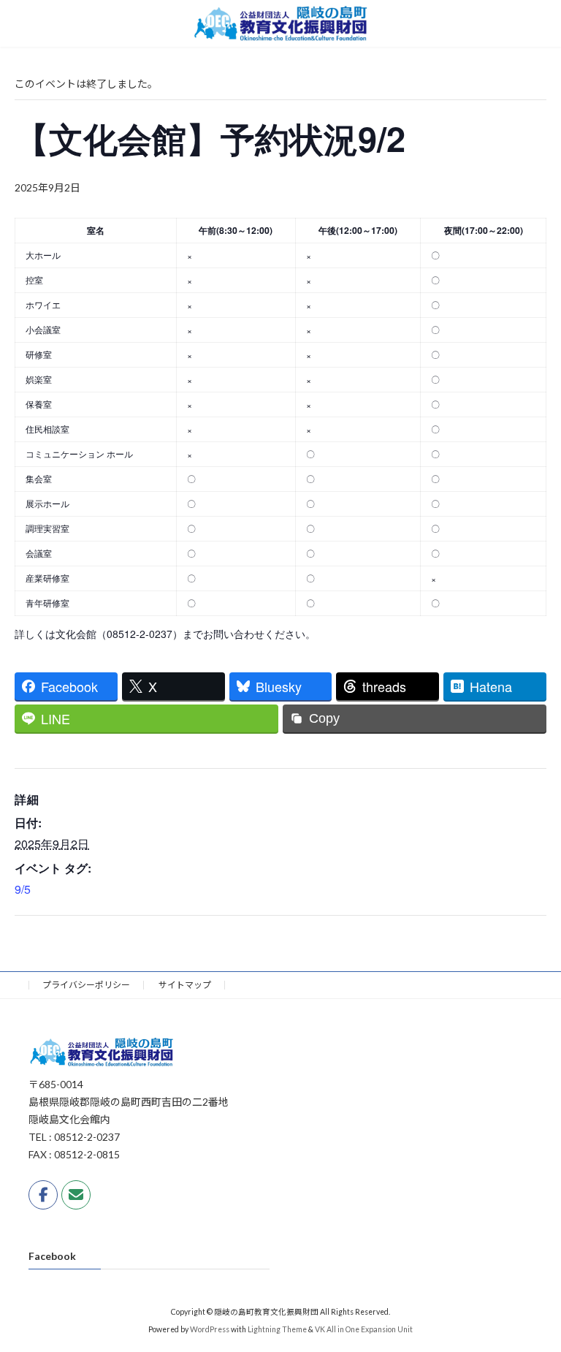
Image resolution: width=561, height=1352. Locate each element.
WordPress (209, 1330)
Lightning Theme (277, 1330)
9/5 (23, 889)
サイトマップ (185, 984)
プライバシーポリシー (86, 984)
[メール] (76, 1194)
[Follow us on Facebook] (43, 1194)
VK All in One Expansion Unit (364, 1330)
